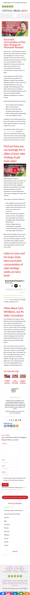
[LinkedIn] (5, 6)
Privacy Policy (12, 570)
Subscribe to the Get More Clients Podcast (15, 497)
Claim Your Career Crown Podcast (13, 510)
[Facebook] (3, 6)
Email (3, 466)
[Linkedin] (11, 420)
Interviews (7, 524)
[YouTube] (7, 6)
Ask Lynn (6, 517)
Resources (7, 531)
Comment (5, 443)
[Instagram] (10, 6)
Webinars (6, 535)
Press (21, 567)
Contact (10, 567)
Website (4, 472)
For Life (6, 538)
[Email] (14, 426)
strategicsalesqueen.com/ (10, 416)
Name (4, 460)
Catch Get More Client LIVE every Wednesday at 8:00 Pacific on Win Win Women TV (14, 297)
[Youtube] (16, 420)
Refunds (23, 571)
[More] (17, 426)
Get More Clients (8, 507)
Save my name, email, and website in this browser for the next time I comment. (15, 479)
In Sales (6, 545)
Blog (5, 521)
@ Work (6, 542)
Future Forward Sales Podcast (12, 514)
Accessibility (19, 568)
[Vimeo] (18, 420)
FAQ (16, 567)
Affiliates (9, 568)
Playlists (6, 528)
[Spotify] (12, 6)
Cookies (16, 571)
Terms (21, 570)
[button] (15, 16)
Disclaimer (7, 571)
